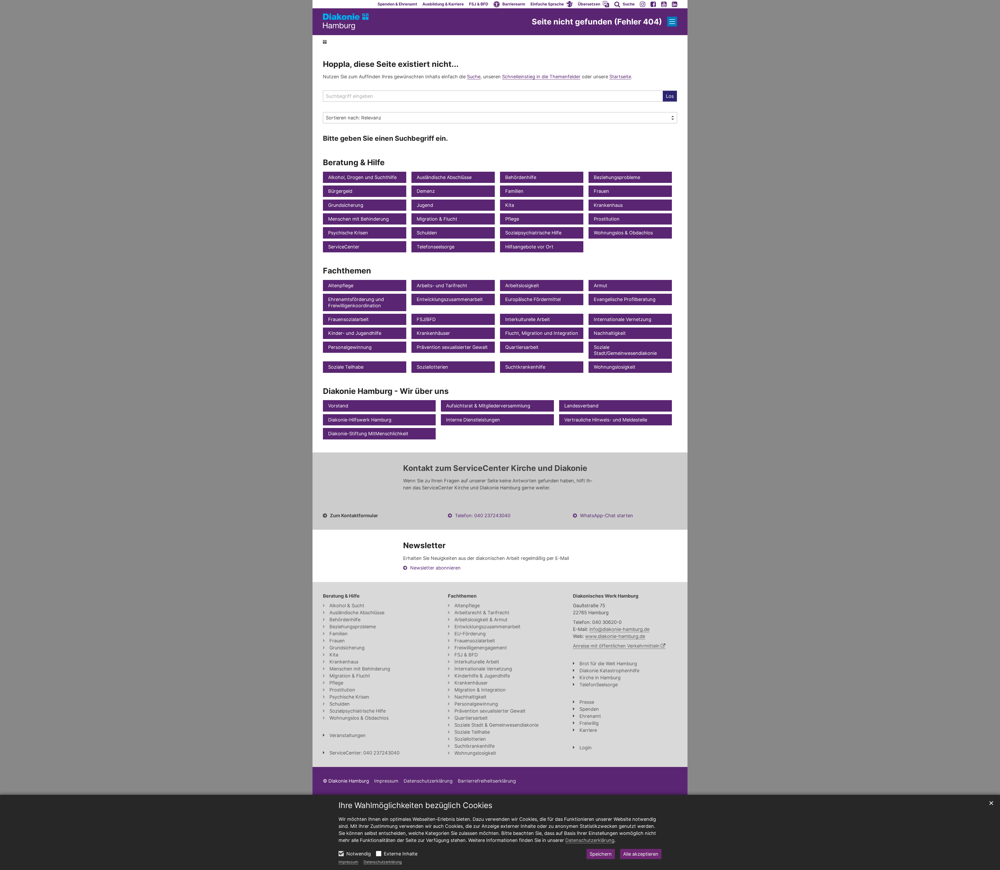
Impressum (348, 862)
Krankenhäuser (433, 333)
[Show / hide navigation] (672, 22)
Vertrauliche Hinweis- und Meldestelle (605, 420)
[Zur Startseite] (345, 22)
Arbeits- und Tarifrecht (442, 285)
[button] (551, 4)
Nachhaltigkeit (610, 333)
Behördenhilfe (520, 177)
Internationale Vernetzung (622, 319)
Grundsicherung (345, 205)
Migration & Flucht (437, 219)
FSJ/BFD (426, 319)
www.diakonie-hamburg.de (615, 636)
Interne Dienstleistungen (473, 420)
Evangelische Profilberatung (624, 299)
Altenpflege (340, 285)
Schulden (427, 232)
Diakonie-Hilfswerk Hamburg (359, 420)
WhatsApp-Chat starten (606, 515)
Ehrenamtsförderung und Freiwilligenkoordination (356, 302)
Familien (514, 191)
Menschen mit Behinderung (358, 219)
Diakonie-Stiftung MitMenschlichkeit (368, 433)
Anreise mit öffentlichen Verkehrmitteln (616, 646)
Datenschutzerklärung (383, 862)
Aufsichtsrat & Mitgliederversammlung (488, 405)
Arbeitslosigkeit (522, 285)
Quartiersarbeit (522, 347)
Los (670, 96)
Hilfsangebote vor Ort (529, 247)
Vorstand (338, 405)
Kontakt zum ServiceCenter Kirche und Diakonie (495, 468)
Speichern (601, 854)
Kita (509, 205)
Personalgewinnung (350, 347)
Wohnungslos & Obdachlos (623, 232)
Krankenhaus (608, 205)
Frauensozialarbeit (348, 319)
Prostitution (607, 219)
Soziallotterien (432, 367)
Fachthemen (347, 270)
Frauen (601, 191)
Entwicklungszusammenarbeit (450, 299)
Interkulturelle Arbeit (527, 319)
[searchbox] (493, 96)
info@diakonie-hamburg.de (619, 629)
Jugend (425, 205)
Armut (600, 285)
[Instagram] (642, 4)
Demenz (426, 191)
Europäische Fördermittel (533, 299)
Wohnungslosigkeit (614, 367)
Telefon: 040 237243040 (482, 515)
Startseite (620, 76)
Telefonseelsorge (435, 247)
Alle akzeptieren (640, 854)
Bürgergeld (340, 191)
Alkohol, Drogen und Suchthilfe (362, 177)
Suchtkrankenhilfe (525, 367)
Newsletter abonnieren (435, 568)
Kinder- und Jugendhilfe (354, 333)
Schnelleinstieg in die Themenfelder (541, 76)
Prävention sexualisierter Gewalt (452, 347)
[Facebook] (653, 4)
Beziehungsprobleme (617, 177)
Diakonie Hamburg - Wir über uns (386, 391)
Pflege (512, 219)
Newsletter (424, 545)
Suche (473, 76)
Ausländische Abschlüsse (444, 177)
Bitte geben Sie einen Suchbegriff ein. (385, 138)
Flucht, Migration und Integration (541, 333)
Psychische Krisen (348, 232)
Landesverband (581, 405)
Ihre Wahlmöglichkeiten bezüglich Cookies (415, 805)
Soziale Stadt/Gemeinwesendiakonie (625, 350)
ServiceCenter (343, 247)
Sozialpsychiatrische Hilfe (533, 232)
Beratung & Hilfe (354, 162)
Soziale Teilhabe (346, 367)
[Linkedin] (674, 4)
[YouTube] (664, 4)
